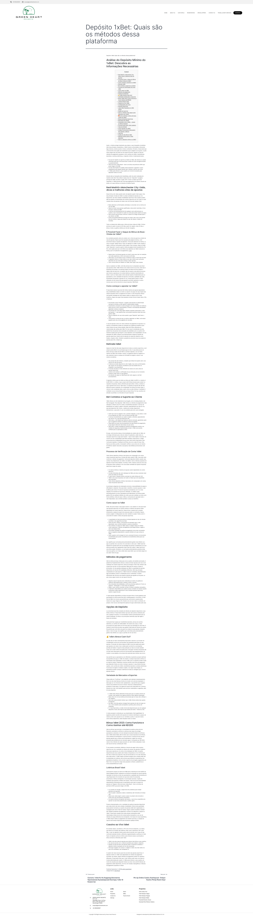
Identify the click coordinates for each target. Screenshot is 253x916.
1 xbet (130, 250)
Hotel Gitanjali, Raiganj (144, 895)
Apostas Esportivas (123, 106)
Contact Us (212, 12)
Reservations (191, 12)
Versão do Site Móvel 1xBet (125, 134)
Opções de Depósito (123, 93)
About (124, 891)
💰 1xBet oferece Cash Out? (125, 95)
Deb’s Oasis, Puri (143, 891)
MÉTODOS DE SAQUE (123, 120)
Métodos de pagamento (124, 92)
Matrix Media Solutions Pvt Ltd (157, 914)
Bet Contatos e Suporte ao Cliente (126, 85)
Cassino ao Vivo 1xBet (123, 103)
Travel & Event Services (224, 12)
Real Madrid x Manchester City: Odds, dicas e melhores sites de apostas (126, 76)
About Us (172, 12)
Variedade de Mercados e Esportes (127, 96)
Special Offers (202, 12)
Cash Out (120, 133)
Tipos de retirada (122, 126)
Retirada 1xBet (121, 84)
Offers (124, 893)
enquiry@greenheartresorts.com (100, 905)
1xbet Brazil (117, 870)
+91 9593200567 (97, 908)
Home (165, 12)
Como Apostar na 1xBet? (124, 128)
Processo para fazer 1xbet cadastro (127, 125)
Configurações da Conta (124, 104)
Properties (112, 893)
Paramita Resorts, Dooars (145, 899)
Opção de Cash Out (123, 111)
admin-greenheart (127, 869)
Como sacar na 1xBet (123, 90)
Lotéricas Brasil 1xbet (123, 101)
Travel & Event (126, 895)
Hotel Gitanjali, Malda (144, 897)
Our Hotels (181, 12)
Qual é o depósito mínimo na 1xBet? (127, 139)
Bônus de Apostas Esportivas (125, 119)
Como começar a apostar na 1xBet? (127, 82)
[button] (237, 12)
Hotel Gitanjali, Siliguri (144, 893)
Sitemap (112, 897)
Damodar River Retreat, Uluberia (146, 901)
